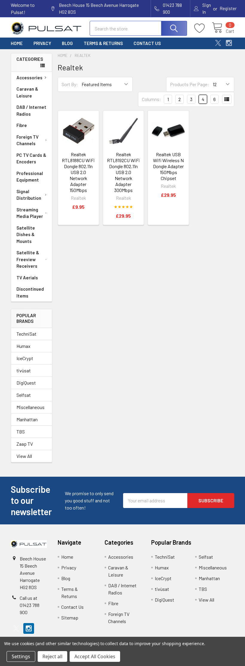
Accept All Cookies (94, 656)
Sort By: (70, 84)
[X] (218, 43)
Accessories (29, 77)
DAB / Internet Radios (31, 110)
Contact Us (147, 43)
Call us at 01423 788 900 (29, 605)
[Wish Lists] (203, 28)
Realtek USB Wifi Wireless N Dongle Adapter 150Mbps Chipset (168, 166)
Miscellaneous (30, 407)
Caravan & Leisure (27, 92)
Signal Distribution (28, 195)
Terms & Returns (103, 43)
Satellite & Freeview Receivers (27, 259)
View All (24, 456)
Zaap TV (24, 444)
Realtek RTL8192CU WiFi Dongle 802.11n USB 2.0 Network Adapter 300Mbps (123, 172)
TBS (20, 431)
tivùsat (23, 370)
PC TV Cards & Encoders (31, 158)
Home (17, 43)
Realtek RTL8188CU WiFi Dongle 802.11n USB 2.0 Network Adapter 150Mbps (78, 172)
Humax (23, 346)
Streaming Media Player (29, 213)
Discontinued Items (30, 292)
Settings (21, 656)
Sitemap (69, 617)
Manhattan (27, 419)
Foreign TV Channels (27, 140)
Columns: (151, 99)
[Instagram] (228, 43)
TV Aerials (27, 277)
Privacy (42, 43)
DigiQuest (26, 382)
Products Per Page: (189, 84)
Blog (67, 43)
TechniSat (26, 334)
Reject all (52, 656)
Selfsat (23, 395)
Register (228, 8)
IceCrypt (24, 358)
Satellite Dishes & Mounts (25, 234)
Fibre (21, 125)
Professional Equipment (29, 177)
